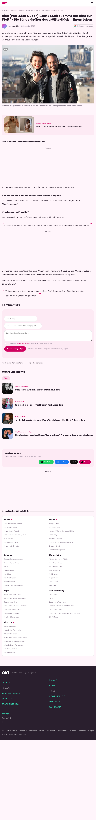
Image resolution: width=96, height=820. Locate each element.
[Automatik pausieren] (86, 49)
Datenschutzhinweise (23, 343)
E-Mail (86, 462)
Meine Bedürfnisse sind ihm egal (15, 637)
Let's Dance (53, 594)
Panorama (55, 707)
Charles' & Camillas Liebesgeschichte (62, 542)
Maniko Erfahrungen (11, 617)
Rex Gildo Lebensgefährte (13, 585)
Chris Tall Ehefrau (10, 527)
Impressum (33, 731)
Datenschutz (23, 731)
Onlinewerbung (62, 731)
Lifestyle (8, 622)
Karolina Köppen (10, 578)
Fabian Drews (9, 570)
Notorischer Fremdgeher (13, 630)
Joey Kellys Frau (54, 570)
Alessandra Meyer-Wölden (58, 559)
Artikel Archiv (12, 731)
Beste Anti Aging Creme (12, 594)
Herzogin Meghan (55, 538)
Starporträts (55, 555)
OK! (4, 3)
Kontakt (41, 731)
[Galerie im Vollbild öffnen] (91, 49)
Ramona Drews (9, 581)
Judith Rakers (54, 574)
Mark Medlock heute (11, 546)
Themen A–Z (6, 718)
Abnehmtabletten (10, 634)
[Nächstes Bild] (89, 74)
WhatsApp (48, 462)
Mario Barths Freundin (12, 531)
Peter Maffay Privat (11, 542)
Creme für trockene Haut (13, 609)
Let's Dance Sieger (55, 609)
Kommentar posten (15, 349)
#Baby (6, 378)
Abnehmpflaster (10, 626)
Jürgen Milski (53, 578)
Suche (4, 722)
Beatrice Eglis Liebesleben (13, 559)
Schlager (8, 555)
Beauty (53, 691)
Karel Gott (7, 574)
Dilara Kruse (53, 581)
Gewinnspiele (57, 696)
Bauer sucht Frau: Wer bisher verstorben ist (64, 613)
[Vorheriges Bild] (6, 74)
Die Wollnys (53, 617)
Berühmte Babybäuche (43, 123)
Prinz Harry (53, 535)
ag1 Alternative (9, 652)
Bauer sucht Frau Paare (57, 602)
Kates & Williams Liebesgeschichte (61, 531)
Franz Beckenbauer (56, 563)
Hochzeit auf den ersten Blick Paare (61, 606)
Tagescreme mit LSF (11, 602)
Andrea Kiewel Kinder (11, 563)
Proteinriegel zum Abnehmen (14, 641)
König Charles (54, 523)
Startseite (5, 10)
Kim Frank (52, 585)
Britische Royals (55, 546)
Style (6, 590)
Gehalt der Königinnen (57, 550)
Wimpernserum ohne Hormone (15, 606)
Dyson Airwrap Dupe (11, 613)
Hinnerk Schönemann (56, 566)
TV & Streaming (56, 590)
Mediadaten (50, 731)
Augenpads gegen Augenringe (15, 598)
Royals (52, 519)
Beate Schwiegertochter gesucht (15, 535)
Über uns (73, 731)
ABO (3, 731)
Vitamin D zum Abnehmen (13, 645)
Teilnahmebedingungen (86, 731)
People (13, 10)
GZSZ (51, 598)
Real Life (6, 688)
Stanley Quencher (10, 649)
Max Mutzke (8, 538)
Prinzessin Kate (54, 527)
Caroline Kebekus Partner (13, 523)
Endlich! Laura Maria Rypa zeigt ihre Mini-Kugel (59, 126)
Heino (6, 566)
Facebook (63, 462)
